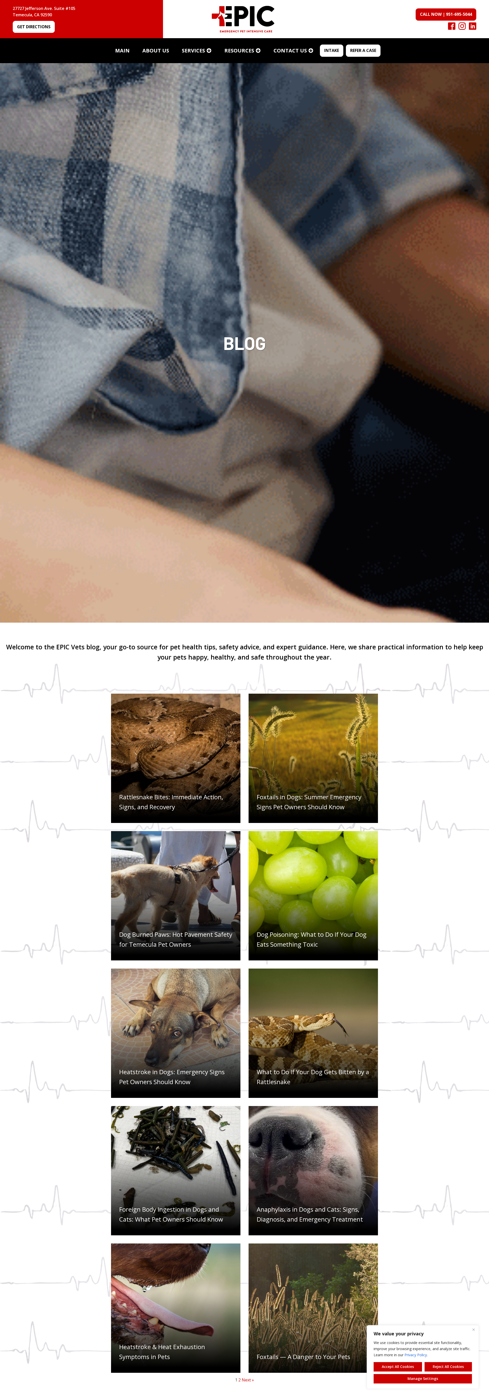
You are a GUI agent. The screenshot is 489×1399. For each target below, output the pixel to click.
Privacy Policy (415, 1354)
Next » (248, 1380)
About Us (155, 50)
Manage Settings (423, 1378)
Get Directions (33, 27)
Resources (239, 50)
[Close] (473, 1329)
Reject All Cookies (448, 1366)
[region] (423, 1357)
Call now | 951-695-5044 (446, 14)
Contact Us (290, 50)
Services (193, 50)
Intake (331, 50)
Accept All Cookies (398, 1366)
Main (122, 50)
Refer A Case (363, 50)
